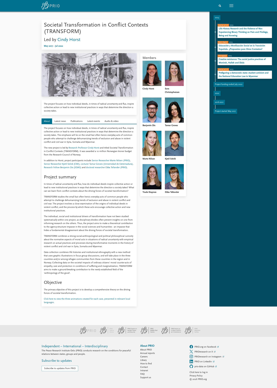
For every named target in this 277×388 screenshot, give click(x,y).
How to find (146, 364)
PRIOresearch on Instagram (208, 357)
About (47, 121)
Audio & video (112, 121)
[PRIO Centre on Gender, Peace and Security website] (126, 333)
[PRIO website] (87, 333)
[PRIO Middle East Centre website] (148, 333)
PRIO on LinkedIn (203, 362)
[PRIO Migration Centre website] (191, 333)
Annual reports (147, 353)
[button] (231, 6)
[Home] (50, 6)
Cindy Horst (68, 40)
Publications (77, 121)
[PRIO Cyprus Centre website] (106, 333)
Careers (144, 357)
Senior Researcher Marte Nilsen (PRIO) (111, 160)
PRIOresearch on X (203, 352)
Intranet (144, 371)
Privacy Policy (196, 376)
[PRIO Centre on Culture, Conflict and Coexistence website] (170, 333)
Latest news (60, 121)
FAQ (142, 374)
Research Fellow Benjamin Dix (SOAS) (62, 167)
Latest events (93, 121)
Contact (144, 367)
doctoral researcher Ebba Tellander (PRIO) (106, 167)
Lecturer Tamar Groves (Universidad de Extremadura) (107, 164)
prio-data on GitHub (204, 366)
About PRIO (146, 350)
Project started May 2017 (225, 111)
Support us (145, 377)
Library (143, 360)
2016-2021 (219, 102)
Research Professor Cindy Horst (84, 148)
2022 (217, 93)
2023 (217, 18)
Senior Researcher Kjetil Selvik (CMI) (62, 164)
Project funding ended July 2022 (228, 84)
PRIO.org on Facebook (205, 347)
